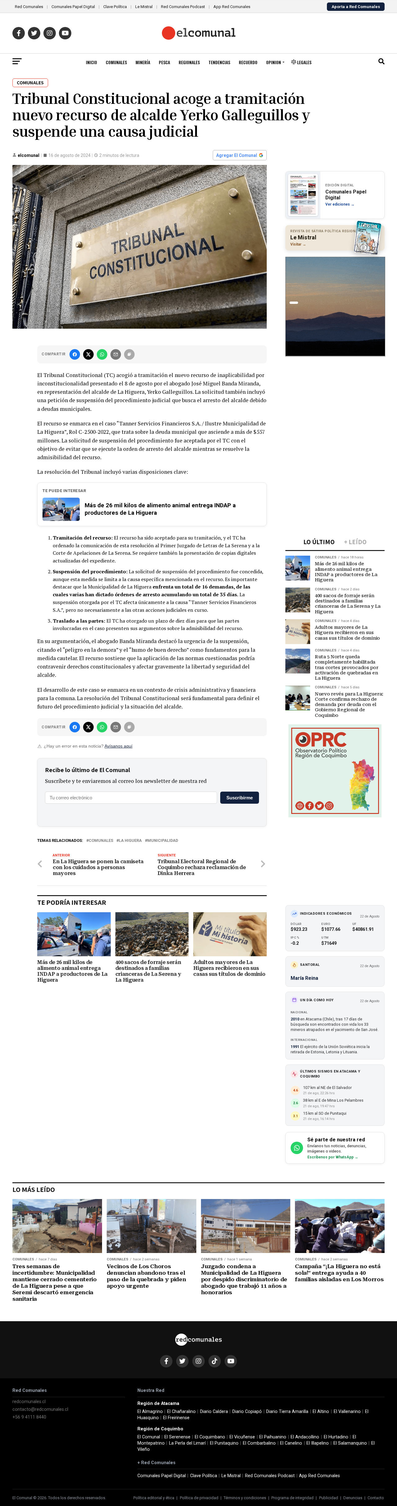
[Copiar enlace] (129, 354)
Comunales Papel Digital (73, 6)
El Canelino (291, 1443)
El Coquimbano (210, 1437)
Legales (303, 62)
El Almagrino (150, 1411)
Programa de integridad (292, 1497)
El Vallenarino (347, 1411)
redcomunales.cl (29, 1401)
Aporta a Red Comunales (356, 6)
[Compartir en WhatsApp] (102, 354)
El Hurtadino (336, 1437)
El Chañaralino (181, 1411)
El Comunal (148, 1437)
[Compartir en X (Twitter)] (88, 354)
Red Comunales (29, 6)
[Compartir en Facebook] (74, 354)
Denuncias (352, 1497)
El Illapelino (317, 1443)
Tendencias (219, 62)
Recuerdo (248, 62)
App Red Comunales (231, 6)
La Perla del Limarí (187, 1443)
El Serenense (177, 1437)
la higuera (130, 841)
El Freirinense (176, 1417)
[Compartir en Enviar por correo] (115, 354)
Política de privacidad (199, 1497)
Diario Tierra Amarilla (287, 1411)
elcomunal (28, 155)
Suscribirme (239, 797)
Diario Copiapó (247, 1411)
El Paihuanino (272, 1437)
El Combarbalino (259, 1443)
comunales (101, 841)
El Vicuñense (242, 1437)
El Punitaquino (224, 1443)
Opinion (273, 62)
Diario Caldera (214, 1411)
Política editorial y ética (153, 1497)
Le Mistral (144, 6)
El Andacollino (305, 1437)
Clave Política (115, 6)
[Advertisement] (335, 402)
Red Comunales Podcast (183, 6)
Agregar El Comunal (236, 155)
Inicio (91, 62)
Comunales (116, 62)
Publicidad (328, 1497)
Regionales (189, 62)
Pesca (164, 62)
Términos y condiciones (245, 1497)
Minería (143, 62)
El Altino (321, 1411)
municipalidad (162, 841)
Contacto (376, 1497)
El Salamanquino (350, 1443)
